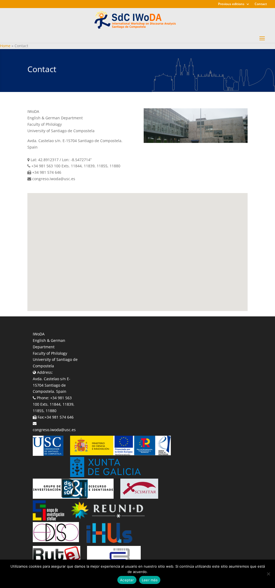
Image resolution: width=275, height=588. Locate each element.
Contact (261, 4)
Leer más (150, 580)
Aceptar (127, 580)
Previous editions (231, 4)
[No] (268, 573)
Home (5, 45)
